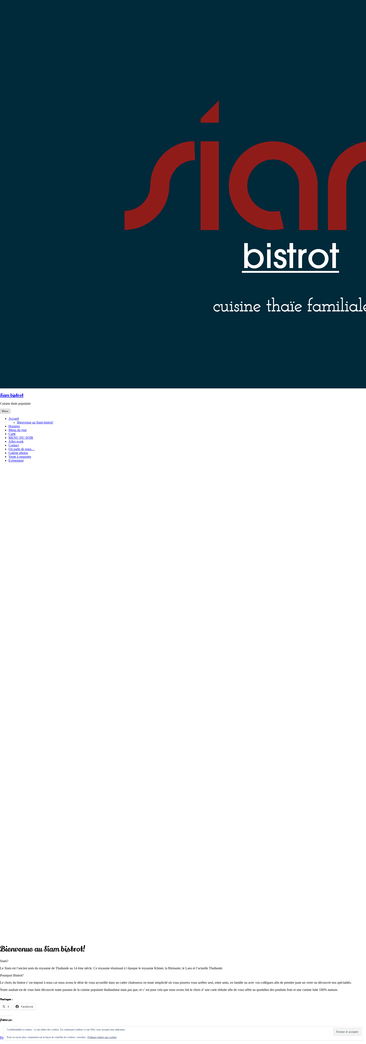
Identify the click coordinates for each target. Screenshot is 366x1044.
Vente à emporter (19, 456)
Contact (13, 445)
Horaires (14, 426)
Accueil (13, 418)
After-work (16, 441)
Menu (5, 411)
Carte (12, 434)
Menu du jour (17, 430)
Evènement (16, 460)
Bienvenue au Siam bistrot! (35, 422)
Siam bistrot (11, 395)
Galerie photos (18, 453)
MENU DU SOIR (20, 437)
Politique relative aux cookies (102, 1037)
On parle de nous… (21, 449)
